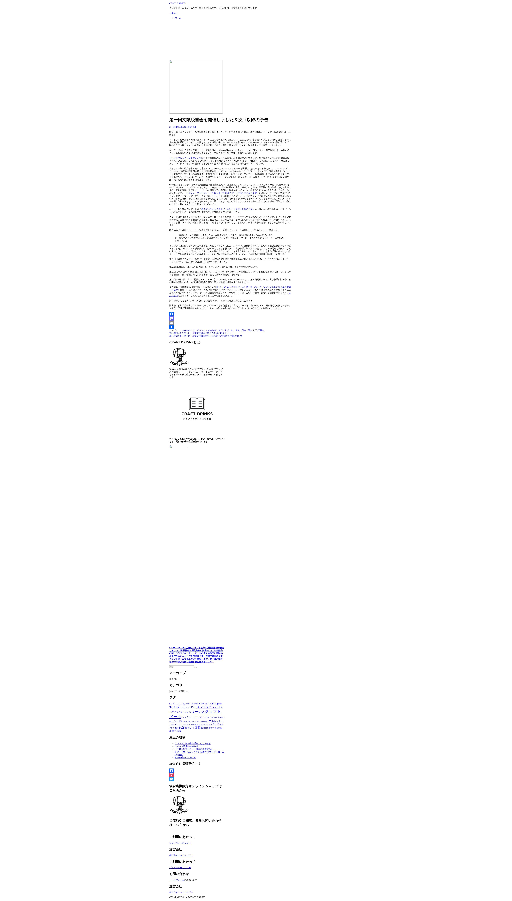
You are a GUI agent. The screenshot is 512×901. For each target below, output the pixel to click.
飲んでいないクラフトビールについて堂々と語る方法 (227, 209)
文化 (237, 330)
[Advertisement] (256, 40)
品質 (187, 727)
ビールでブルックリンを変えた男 (185, 158)
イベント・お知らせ (206, 330)
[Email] (230, 323)
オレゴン (188, 712)
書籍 (210, 728)
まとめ (176, 707)
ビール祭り (204, 721)
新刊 (203, 728)
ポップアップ (207, 724)
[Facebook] (230, 314)
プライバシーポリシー (180, 843)
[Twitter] (197, 779)
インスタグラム (207, 707)
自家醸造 (220, 728)
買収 (179, 731)
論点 (250, 330)
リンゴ (172, 728)
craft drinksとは (188, 330)
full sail (208, 704)
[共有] (230, 327)
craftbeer (189, 704)
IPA (171, 707)
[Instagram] (197, 775)
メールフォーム (176, 880)
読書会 (261, 330)
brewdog (182, 704)
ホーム (178, 18)
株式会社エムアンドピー (181, 855)
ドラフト (187, 721)
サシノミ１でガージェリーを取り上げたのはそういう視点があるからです (221, 193)
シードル (178, 721)
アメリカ (184, 707)
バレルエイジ (195, 721)
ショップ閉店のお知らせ (186, 746)
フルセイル (215, 721)
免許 (177, 728)
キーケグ (198, 711)
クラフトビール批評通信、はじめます (193, 743)
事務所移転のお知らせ (185, 757)
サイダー (213, 717)
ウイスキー (179, 712)
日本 (244, 330)
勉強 (181, 727)
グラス (184, 717)
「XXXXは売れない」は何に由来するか (194, 749)
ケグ (189, 717)
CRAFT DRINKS (177, 3)
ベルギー (194, 724)
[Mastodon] (230, 318)
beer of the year (174, 704)
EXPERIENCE (200, 704)
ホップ (199, 724)
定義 (197, 727)
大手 (192, 727)
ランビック (218, 724)
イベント (192, 707)
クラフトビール (225, 330)
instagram (216, 703)
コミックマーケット (201, 717)
